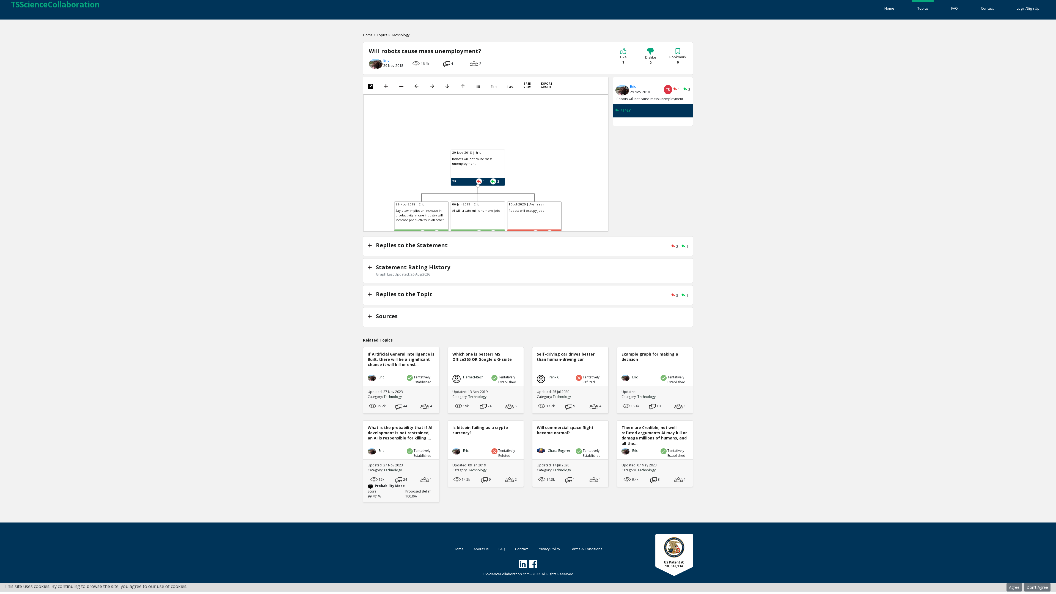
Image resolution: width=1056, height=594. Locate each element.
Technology (400, 35)
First (494, 87)
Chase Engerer (559, 450)
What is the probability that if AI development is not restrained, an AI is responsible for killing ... (400, 433)
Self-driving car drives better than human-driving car (566, 356)
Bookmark (677, 59)
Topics (922, 8)
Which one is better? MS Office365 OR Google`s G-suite (482, 356)
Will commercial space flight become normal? (565, 430)
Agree (1014, 587)
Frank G (554, 377)
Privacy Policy (549, 548)
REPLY (625, 110)
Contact (987, 8)
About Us (481, 548)
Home (889, 8)
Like (623, 59)
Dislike (650, 60)
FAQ (954, 8)
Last (510, 87)
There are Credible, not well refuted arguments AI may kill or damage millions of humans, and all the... (654, 435)
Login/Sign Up (1028, 8)
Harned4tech (473, 377)
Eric (386, 60)
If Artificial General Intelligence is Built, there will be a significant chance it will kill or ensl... (401, 359)
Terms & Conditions (586, 548)
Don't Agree (1037, 587)
